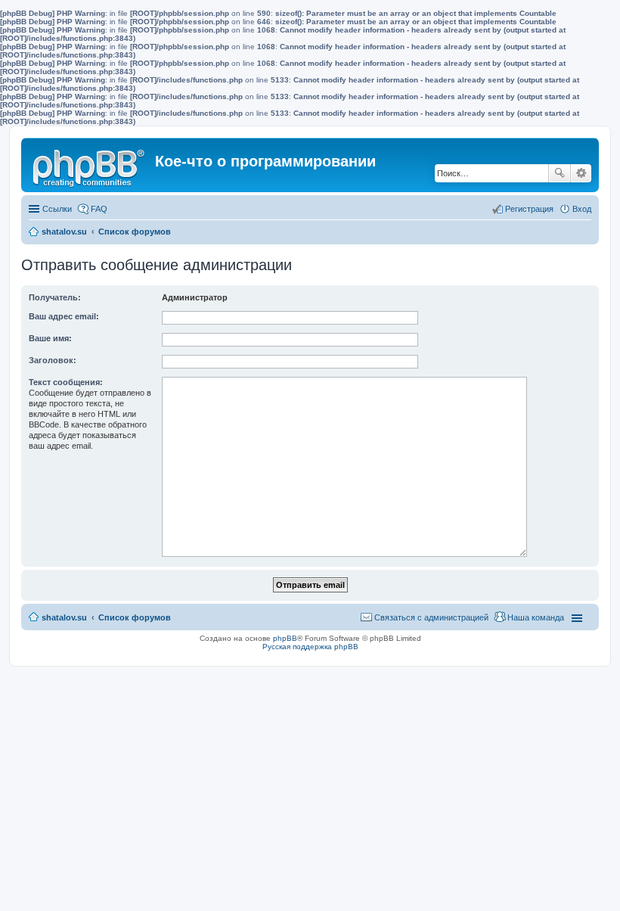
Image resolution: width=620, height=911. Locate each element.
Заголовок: (52, 360)
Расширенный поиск (581, 173)
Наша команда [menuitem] (535, 617)
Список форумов (134, 231)
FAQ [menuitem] (99, 208)
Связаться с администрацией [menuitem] (431, 617)
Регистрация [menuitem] (529, 208)
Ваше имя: (50, 338)
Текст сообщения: (66, 382)
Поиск (559, 173)
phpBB (285, 638)
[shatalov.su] (90, 164)
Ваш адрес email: (64, 316)
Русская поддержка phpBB (310, 646)
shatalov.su (64, 231)
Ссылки (57, 208)
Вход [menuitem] (581, 208)
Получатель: (55, 297)
